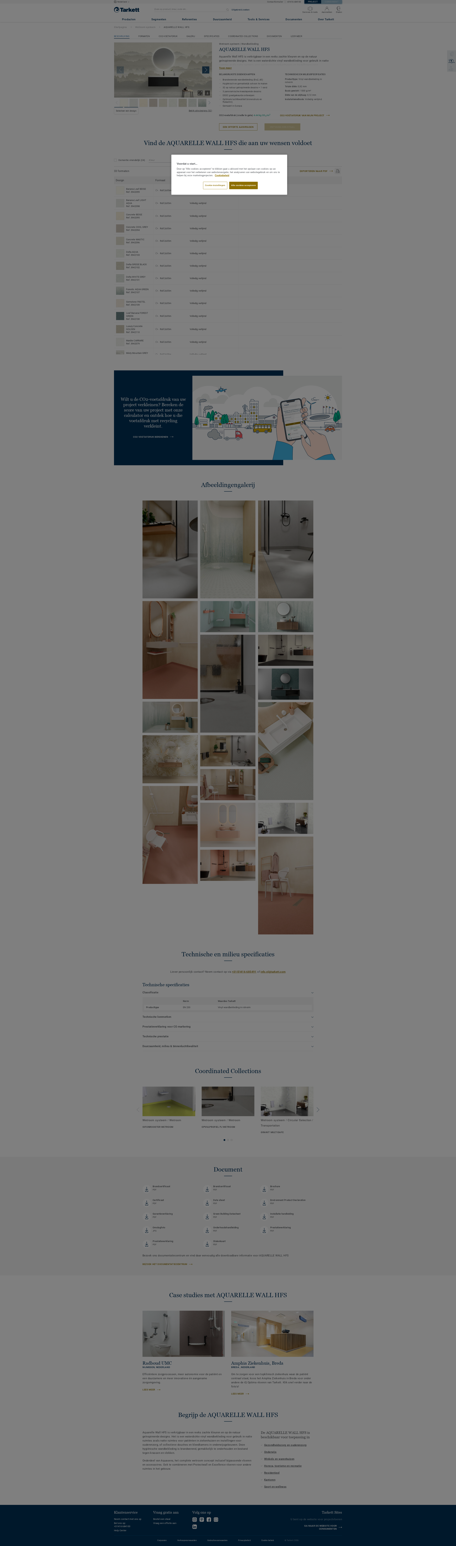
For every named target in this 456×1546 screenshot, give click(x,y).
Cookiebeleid (222, 175)
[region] (229, 175)
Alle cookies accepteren (243, 185)
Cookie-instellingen (215, 185)
